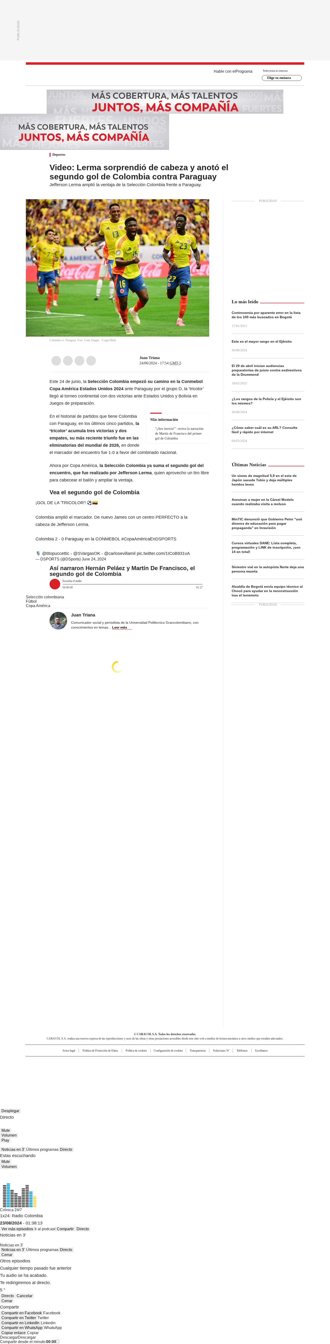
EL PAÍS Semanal (210, 1070)
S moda (194, 1076)
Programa (244, 71)
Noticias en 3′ (13, 1149)
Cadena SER (202, 1062)
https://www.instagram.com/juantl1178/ (163, 357)
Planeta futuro (230, 1070)
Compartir (65, 1229)
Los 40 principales (129, 1062)
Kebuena (250, 1070)
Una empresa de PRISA (67, 1067)
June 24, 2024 (94, 559)
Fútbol (31, 601)
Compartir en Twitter (18, 1318)
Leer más (119, 627)
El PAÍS (108, 1062)
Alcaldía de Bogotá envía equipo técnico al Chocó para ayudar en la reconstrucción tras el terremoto (267, 591)
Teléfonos (242, 1050)
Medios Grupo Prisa (67, 1079)
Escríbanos (261, 1050)
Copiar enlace (13, 1333)
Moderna (130, 1076)
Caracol (252, 1062)
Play (5, 1140)
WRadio (165, 75)
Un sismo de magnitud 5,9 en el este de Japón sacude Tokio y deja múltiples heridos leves (264, 480)
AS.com (218, 1062)
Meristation (240, 1076)
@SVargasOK (86, 553)
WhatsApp (91, 361)
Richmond (106, 1076)
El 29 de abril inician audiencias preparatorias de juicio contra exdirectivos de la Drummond (267, 370)
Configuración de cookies (168, 1050)
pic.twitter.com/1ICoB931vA (163, 553)
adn (234, 1062)
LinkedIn (79, 361)
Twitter (68, 361)
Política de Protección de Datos (100, 1050)
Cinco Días (174, 1070)
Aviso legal (68, 1050)
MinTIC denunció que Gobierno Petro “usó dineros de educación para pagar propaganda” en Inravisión (267, 523)
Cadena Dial (192, 1070)
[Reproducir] (55, 584)
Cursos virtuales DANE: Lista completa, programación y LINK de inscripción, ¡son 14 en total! (266, 547)
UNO (141, 1070)
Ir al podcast (45, 1229)
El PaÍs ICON (174, 1076)
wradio (155, 1070)
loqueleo (216, 1076)
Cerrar (6, 1255)
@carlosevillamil (120, 553)
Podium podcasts (153, 1076)
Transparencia (198, 1050)
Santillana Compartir (178, 1062)
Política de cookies (136, 1050)
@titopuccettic (55, 553)
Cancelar (24, 1296)
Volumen (9, 1135)
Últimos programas (42, 1149)
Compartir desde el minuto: (28, 1342)
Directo (66, 1149)
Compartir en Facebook (21, 1313)
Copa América (38, 606)
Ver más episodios (17, 1229)
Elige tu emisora (279, 78)
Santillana (152, 1062)
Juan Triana (149, 358)
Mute (5, 1130)
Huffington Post (115, 1070)
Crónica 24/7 (11, 1210)
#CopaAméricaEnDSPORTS (148, 539)
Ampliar (199, 209)
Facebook (56, 361)
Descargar (9, 1337)
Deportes (58, 154)
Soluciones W (221, 1050)
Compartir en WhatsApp (22, 1328)
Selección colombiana (45, 597)
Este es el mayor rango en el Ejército (262, 341)
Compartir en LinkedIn (20, 1323)
